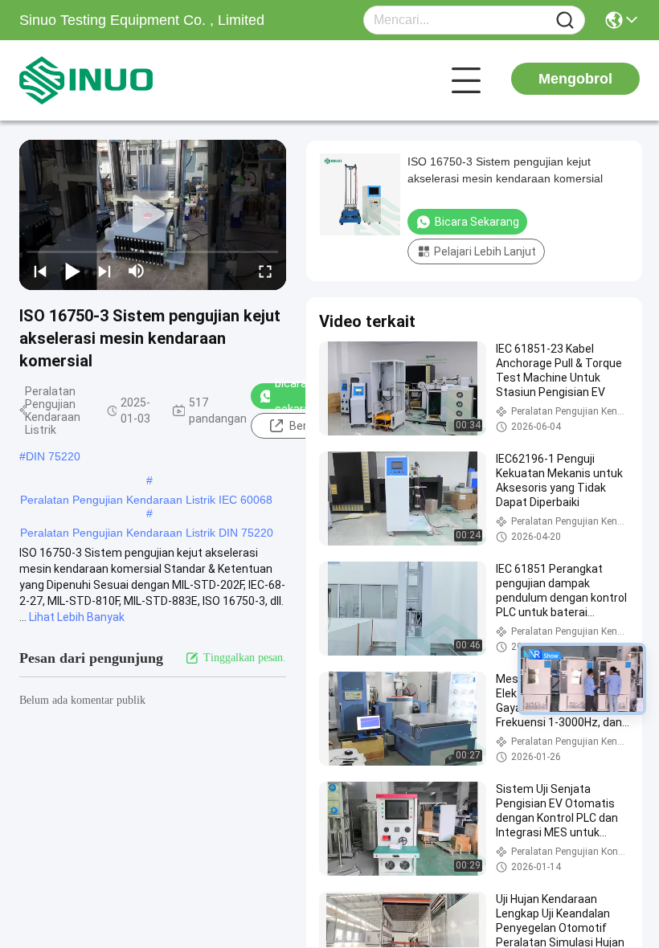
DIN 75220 (53, 456)
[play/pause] (72, 271)
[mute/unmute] (137, 271)
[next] (104, 271)
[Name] (565, 20)
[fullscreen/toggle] (265, 271)
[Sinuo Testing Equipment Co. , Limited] (107, 80)
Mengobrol (575, 79)
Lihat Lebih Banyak (77, 617)
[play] (153, 214)
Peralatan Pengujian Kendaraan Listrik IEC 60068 (146, 499)
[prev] (40, 271)
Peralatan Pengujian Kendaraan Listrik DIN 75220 (146, 532)
